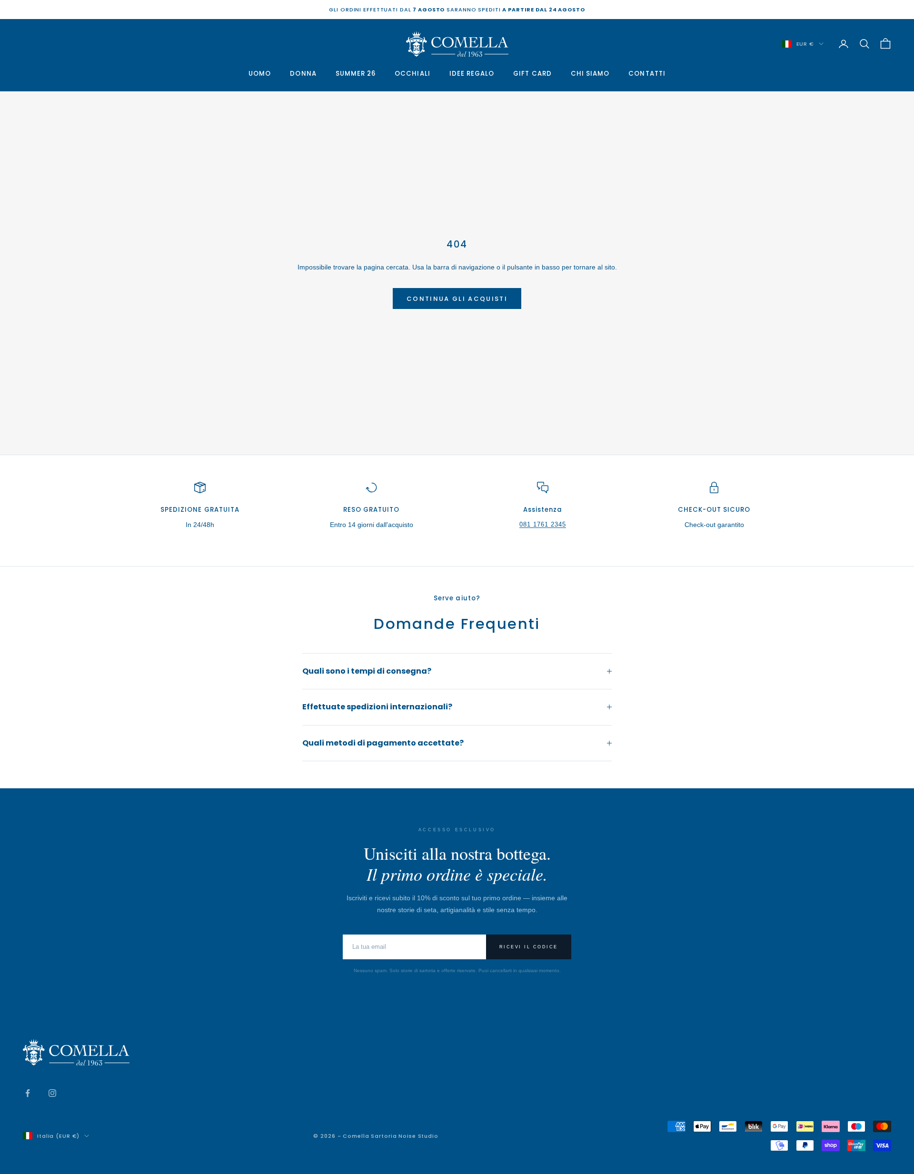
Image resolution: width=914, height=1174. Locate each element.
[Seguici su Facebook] (27, 1093)
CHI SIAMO (590, 73)
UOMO (259, 73)
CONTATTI (646, 73)
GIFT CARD (532, 73)
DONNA (303, 73)
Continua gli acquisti (457, 298)
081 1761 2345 (542, 524)
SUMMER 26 (356, 73)
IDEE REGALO (472, 73)
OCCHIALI (412, 73)
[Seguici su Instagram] (52, 1093)
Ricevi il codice (528, 947)
